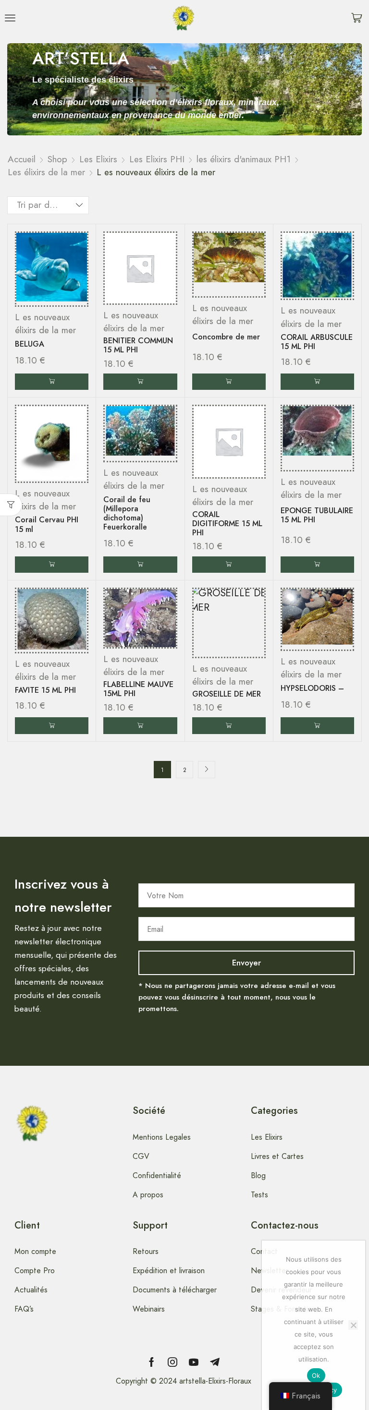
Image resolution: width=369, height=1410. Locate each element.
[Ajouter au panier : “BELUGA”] (51, 382)
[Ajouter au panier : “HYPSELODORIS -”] (317, 725)
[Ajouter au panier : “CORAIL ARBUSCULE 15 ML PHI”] (317, 382)
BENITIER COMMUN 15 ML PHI (138, 345)
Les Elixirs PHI (156, 159)
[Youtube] (193, 1362)
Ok (316, 1375)
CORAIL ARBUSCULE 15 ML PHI (317, 342)
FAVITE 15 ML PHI (45, 690)
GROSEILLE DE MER (226, 693)
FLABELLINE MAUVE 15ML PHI (138, 689)
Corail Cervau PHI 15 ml (46, 524)
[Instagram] (172, 1362)
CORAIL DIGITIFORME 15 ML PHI (227, 523)
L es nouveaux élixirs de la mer (45, 324)
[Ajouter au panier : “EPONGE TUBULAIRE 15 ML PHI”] (317, 564)
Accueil (22, 159)
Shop (57, 159)
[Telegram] (215, 1362)
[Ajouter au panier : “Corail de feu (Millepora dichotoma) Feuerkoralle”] (140, 564)
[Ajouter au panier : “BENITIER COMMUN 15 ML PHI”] (140, 382)
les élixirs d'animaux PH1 (244, 159)
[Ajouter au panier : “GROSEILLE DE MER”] (229, 725)
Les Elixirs (98, 159)
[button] (10, 17)
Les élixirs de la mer (46, 172)
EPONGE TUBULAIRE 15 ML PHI (317, 515)
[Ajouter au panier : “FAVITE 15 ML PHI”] (51, 725)
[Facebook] (151, 1362)
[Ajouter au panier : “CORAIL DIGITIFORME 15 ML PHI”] (229, 564)
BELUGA (29, 343)
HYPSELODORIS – (312, 688)
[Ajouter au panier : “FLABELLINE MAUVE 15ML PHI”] (140, 725)
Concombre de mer (226, 336)
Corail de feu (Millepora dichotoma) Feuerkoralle (126, 513)
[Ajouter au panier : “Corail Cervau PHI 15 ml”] (51, 564)
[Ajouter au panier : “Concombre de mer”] (229, 382)
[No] (353, 1325)
